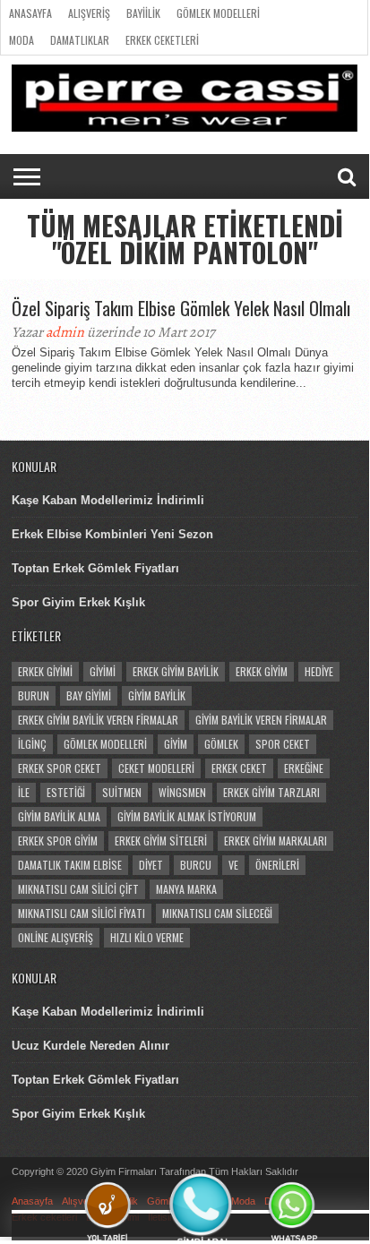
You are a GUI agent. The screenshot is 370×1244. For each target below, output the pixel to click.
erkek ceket (239, 768)
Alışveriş (89, 13)
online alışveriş (55, 937)
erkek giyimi (45, 671)
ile (24, 792)
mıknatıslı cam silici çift (78, 889)
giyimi (103, 671)
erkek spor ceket (59, 768)
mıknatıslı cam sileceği (217, 913)
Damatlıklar (79, 39)
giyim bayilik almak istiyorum (186, 816)
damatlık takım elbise (70, 864)
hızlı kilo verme (147, 937)
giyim (175, 743)
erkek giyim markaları (275, 840)
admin (65, 332)
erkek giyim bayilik (176, 671)
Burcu (195, 864)
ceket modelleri (156, 768)
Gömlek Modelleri (218, 13)
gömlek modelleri (105, 743)
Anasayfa (30, 13)
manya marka (186, 889)
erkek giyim (262, 671)
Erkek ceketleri (162, 39)
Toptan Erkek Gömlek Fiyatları (95, 568)
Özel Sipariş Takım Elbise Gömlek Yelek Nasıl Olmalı (181, 308)
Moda (21, 39)
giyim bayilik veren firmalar (261, 719)
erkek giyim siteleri (161, 840)
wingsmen (182, 792)
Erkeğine (303, 768)
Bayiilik (143, 13)
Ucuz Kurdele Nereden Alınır (90, 1045)
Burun (33, 695)
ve (233, 864)
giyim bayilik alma (59, 816)
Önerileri (277, 864)
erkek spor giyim (58, 840)
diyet (151, 864)
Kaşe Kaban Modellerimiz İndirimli (108, 500)
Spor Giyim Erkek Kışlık (78, 602)
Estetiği (66, 792)
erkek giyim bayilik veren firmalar (98, 719)
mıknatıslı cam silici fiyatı (81, 913)
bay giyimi (88, 695)
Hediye (319, 671)
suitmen (122, 792)
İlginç (32, 743)
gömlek (221, 743)
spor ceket (282, 743)
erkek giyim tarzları (271, 792)
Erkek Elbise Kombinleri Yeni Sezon (112, 534)
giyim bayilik (156, 695)
